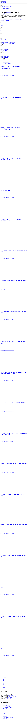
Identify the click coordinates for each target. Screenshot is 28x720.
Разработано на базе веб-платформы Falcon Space (11, 699)
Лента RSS (3, 59)
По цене (5, 64)
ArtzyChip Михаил (5, 57)
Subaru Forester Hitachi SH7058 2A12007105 (13, 402)
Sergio (2, 53)
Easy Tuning (9, 6)
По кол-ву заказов (7, 63)
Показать (3, 39)
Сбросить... (7, 39)
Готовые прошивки (7, 707)
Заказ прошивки (6, 8)
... (3, 686)
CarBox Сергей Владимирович (7, 43)
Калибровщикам (6, 714)
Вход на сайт (6, 708)
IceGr (2, 46)
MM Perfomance (4, 50)
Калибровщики (6, 9)
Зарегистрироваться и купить (7, 75)
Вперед (4, 689)
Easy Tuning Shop (13, 696)
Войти (4, 19)
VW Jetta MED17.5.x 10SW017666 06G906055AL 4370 (10, 67)
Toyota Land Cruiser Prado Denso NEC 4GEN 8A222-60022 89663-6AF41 (13, 373)
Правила (5, 716)
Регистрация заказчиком (11, 19)
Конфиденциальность (8, 717)
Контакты (5, 718)
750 (4, 687)
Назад (4, 677)
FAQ (4, 13)
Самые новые (6, 62)
